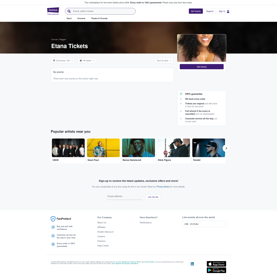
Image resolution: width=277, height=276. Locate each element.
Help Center (103, 245)
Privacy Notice (163, 186)
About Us (101, 222)
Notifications (146, 222)
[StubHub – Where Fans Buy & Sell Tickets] (53, 11)
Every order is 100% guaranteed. (146, 2)
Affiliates (101, 227)
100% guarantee (193, 94)
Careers (101, 236)
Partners (101, 241)
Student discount (105, 232)
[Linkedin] (192, 267)
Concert (54, 39)
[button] (202, 66)
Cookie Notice (150, 262)
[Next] (226, 148)
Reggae (62, 39)
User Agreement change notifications (125, 263)
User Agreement (124, 262)
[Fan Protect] (61, 219)
